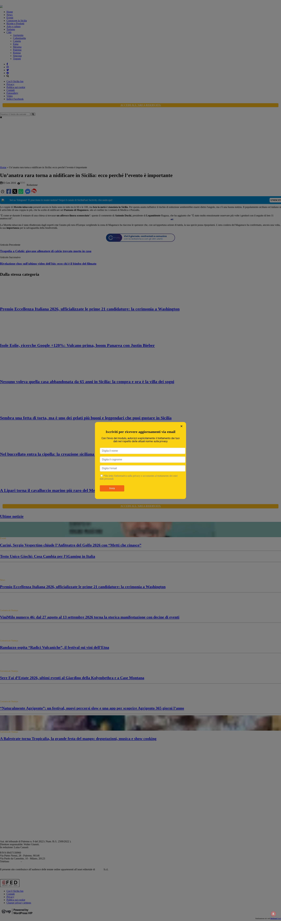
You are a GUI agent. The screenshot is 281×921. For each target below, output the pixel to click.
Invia (112, 488)
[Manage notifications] (273, 913)
